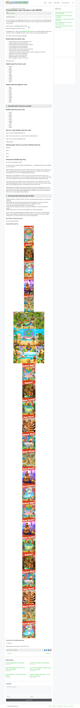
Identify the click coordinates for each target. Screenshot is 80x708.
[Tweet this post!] (46, 650)
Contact (54, 706)
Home (7, 8)
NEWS (50, 2)
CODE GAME (56, 2)
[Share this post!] (44, 650)
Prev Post (9, 653)
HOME (45, 2)
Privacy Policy (59, 706)
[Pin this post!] (50, 650)
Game (10, 8)
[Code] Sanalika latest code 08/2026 (14, 663)
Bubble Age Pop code (27, 31)
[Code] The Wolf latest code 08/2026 (39, 663)
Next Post (48, 653)
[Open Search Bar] (73, 2)
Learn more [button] (10, 643)
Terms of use (65, 706)
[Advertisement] (67, 43)
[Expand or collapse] (50, 17)
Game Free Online (65, 2)
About (50, 706)
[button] (29, 234)
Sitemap (71, 706)
